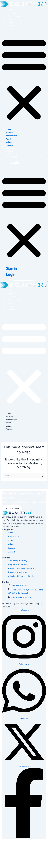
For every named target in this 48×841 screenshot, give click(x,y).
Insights (12, 22)
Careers (12, 26)
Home (11, 9)
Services (12, 13)
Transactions (14, 16)
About (11, 19)
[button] (24, 79)
